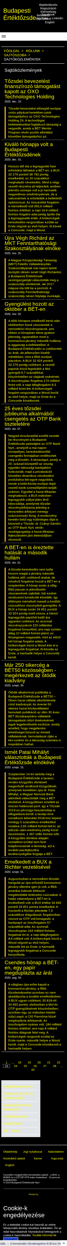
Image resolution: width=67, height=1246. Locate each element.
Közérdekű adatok (14, 1158)
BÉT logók (12, 1131)
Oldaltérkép (10, 1151)
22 (58, 1062)
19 (29, 1062)
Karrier (38, 1158)
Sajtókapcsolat (15, 1116)
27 (45, 1066)
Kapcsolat (57, 1158)
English (50, 22)
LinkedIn (57, 18)
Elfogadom (10, 1239)
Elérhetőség (48, 11)
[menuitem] (10, 1152)
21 (48, 1062)
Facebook (48, 14)
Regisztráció (48, 8)
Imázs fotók (13, 1123)
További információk (44, 1235)
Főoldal (12, 51)
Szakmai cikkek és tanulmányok (18, 1096)
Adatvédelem (56, 1151)
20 (39, 1062)
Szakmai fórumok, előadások (18, 1107)
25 (25, 1066)
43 (32, 1069)
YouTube (42, 18)
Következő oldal (31, 1073)
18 (19, 1062)
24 (15, 1066)
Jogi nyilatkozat (32, 1151)
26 (35, 1066)
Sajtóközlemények (18, 1086)
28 (54, 1066)
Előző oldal (34, 1059)
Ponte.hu (33, 1194)
